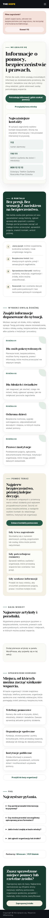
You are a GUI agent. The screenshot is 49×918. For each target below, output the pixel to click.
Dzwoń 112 (24, 29)
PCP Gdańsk (33, 854)
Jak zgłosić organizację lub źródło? (24, 838)
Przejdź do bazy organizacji (24, 777)
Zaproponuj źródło (24, 903)
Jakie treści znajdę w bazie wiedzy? (24, 829)
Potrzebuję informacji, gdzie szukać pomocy (26, 98)
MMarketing (8, 915)
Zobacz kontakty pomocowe (24, 523)
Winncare (21, 854)
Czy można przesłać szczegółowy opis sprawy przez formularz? (23, 819)
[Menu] (45, 4)
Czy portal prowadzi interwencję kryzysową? (22, 807)
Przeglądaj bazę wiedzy (26, 106)
